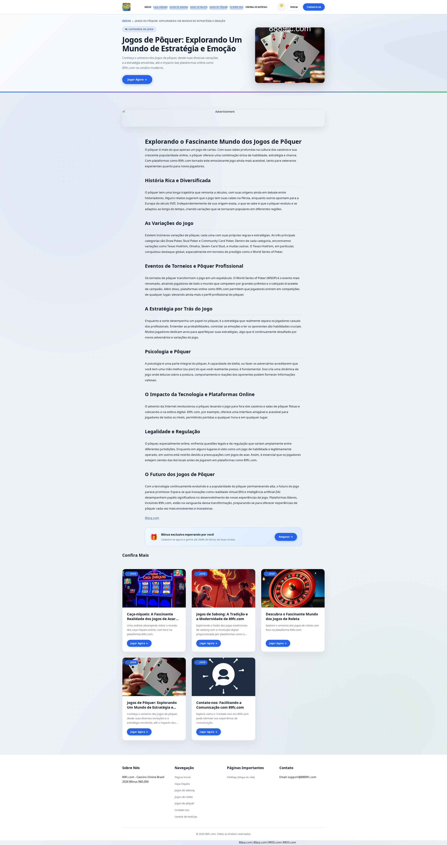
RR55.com (235, 842)
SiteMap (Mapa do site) (241, 777)
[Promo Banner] (223, 118)
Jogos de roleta (198, 7)
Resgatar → (286, 536)
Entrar (294, 7)
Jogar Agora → (137, 79)
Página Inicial (183, 777)
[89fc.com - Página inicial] (126, 7)
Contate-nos (236, 7)
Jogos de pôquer (219, 7)
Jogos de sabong (179, 7)
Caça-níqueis (160, 7)
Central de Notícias (256, 7)
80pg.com (152, 518)
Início (148, 7)
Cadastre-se (314, 7)
